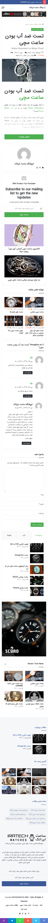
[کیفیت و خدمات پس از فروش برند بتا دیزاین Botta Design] (24, 790)
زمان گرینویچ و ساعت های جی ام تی (16, 567)
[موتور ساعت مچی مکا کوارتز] (13, 321)
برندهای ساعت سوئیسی (19, 810)
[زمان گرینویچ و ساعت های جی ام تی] (37, 569)
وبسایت (41, 513)
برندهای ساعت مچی (37, 814)
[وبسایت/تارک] (42, 167)
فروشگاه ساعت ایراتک (33, 52)
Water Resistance (36, 108)
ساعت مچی (31, 97)
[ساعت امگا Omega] (37, 558)
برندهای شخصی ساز (18, 814)
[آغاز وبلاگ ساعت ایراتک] (24, 772)
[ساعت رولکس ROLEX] (37, 580)
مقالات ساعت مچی (31, 24)
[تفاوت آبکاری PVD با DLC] (37, 547)
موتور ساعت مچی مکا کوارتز (15, 331)
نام (42, 495)
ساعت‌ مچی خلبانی (37, 312)
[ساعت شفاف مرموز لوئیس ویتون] (34, 696)
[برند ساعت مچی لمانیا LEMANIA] (13, 676)
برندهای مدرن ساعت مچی (35, 818)
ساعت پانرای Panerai (20, 588)
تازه (24, 535)
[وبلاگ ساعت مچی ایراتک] (37, 7)
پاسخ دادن (27, 372)
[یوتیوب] (25, 913)
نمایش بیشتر (25, 136)
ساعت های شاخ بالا (16, 312)
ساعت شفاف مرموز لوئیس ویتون (31, 2)
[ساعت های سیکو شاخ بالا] (13, 696)
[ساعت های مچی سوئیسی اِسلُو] (24, 14)
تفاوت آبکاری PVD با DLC (19, 544)
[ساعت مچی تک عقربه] (9, 790)
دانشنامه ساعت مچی (14, 818)
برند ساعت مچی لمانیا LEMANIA (15, 684)
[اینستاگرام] (37, 167)
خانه (40, 24)
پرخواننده (38, 535)
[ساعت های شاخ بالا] (13, 302)
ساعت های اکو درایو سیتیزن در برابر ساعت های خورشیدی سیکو (34, 333)
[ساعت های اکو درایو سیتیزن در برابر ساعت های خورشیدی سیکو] (34, 321)
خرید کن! (24, 909)
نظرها (9, 535)
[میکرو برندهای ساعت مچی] (39, 772)
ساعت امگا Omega (21, 555)
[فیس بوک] (39, 167)
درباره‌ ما (35, 905)
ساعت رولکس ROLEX (20, 577)
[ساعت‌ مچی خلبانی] (34, 302)
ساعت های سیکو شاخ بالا (14, 703)
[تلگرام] (19, 913)
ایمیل (41, 504)
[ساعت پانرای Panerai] (37, 591)
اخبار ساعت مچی (38, 810)
